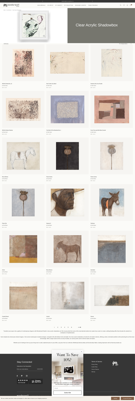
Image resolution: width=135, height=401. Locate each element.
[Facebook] (17, 376)
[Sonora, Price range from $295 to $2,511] (111, 295)
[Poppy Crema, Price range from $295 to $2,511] (111, 156)
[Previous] (42, 1)
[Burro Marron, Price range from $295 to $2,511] (67, 249)
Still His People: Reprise (7, 130)
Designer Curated (80, 5)
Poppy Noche (49, 176)
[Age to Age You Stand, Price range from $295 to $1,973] (67, 63)
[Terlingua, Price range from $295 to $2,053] (111, 202)
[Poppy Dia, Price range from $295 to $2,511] (23, 202)
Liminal (48, 316)
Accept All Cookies (127, 398)
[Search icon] (120, 5)
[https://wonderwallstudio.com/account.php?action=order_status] (127, 5)
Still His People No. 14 (7, 83)
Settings (115, 398)
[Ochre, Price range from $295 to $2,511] (23, 249)
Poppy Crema (94, 176)
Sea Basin (93, 269)
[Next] (92, 1)
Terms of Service (95, 369)
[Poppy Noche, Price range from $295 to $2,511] (67, 156)
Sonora (92, 316)
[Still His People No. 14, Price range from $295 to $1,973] (23, 63)
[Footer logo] (115, 363)
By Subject (58, 5)
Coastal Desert (5, 316)
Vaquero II (48, 223)
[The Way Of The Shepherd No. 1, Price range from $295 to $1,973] (67, 109)
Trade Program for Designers (67, 1)
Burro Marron (49, 269)
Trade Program (93, 5)
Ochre (3, 269)
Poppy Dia (4, 223)
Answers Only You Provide (96, 83)
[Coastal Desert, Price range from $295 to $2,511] (23, 295)
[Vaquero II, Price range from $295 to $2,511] (67, 202)
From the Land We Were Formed (98, 130)
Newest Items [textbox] (124, 43)
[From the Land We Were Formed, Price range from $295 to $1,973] (111, 109)
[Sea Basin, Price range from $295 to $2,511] (111, 249)
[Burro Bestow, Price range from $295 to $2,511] (23, 156)
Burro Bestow (5, 176)
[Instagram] (26, 376)
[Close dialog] (81, 351)
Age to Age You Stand (51, 83)
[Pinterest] (21, 376)
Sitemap (93, 371)
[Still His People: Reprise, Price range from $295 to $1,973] (23, 109)
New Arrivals (41, 5)
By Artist (50, 5)
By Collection (68, 5)
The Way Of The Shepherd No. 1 (53, 130)
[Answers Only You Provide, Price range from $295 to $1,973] (111, 63)
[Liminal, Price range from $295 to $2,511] (67, 295)
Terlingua (93, 223)
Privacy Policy (94, 364)
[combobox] (126, 43)
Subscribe (67, 393)
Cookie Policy (94, 366)
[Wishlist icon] (124, 5)
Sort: (120, 43)
